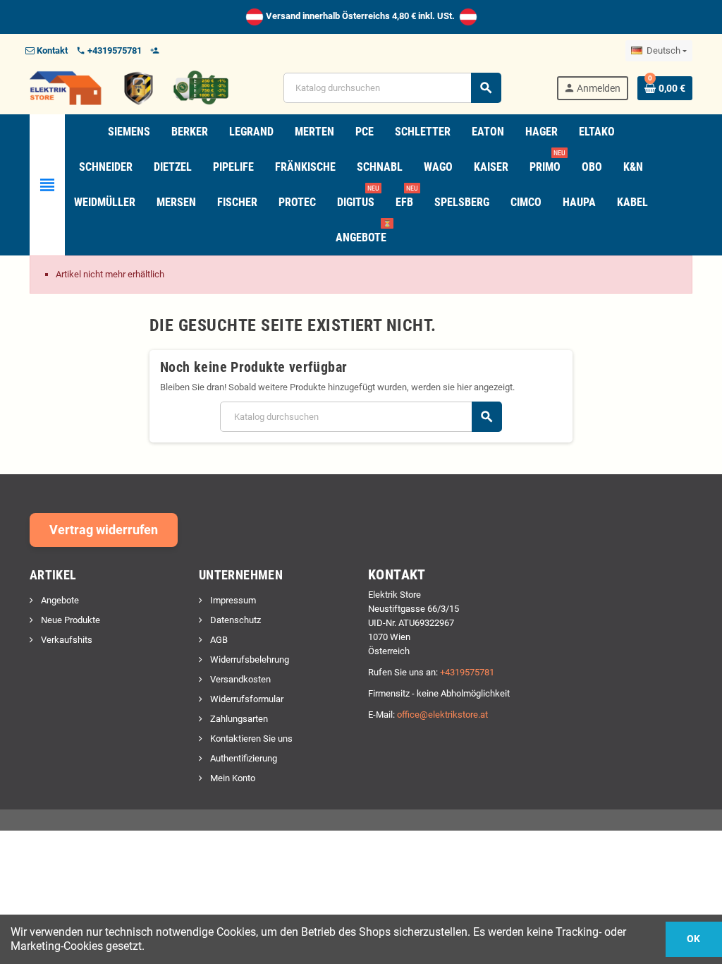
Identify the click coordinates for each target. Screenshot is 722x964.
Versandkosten (239, 679)
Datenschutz (234, 620)
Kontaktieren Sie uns (250, 738)
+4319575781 (467, 672)
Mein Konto (231, 778)
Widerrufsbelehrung (248, 659)
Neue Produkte (69, 620)
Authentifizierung (242, 758)
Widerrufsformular (245, 699)
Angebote (59, 600)
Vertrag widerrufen (103, 529)
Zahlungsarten (238, 718)
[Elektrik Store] (129, 87)
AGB (218, 639)
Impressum (232, 600)
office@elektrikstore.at (442, 714)
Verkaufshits (65, 639)
